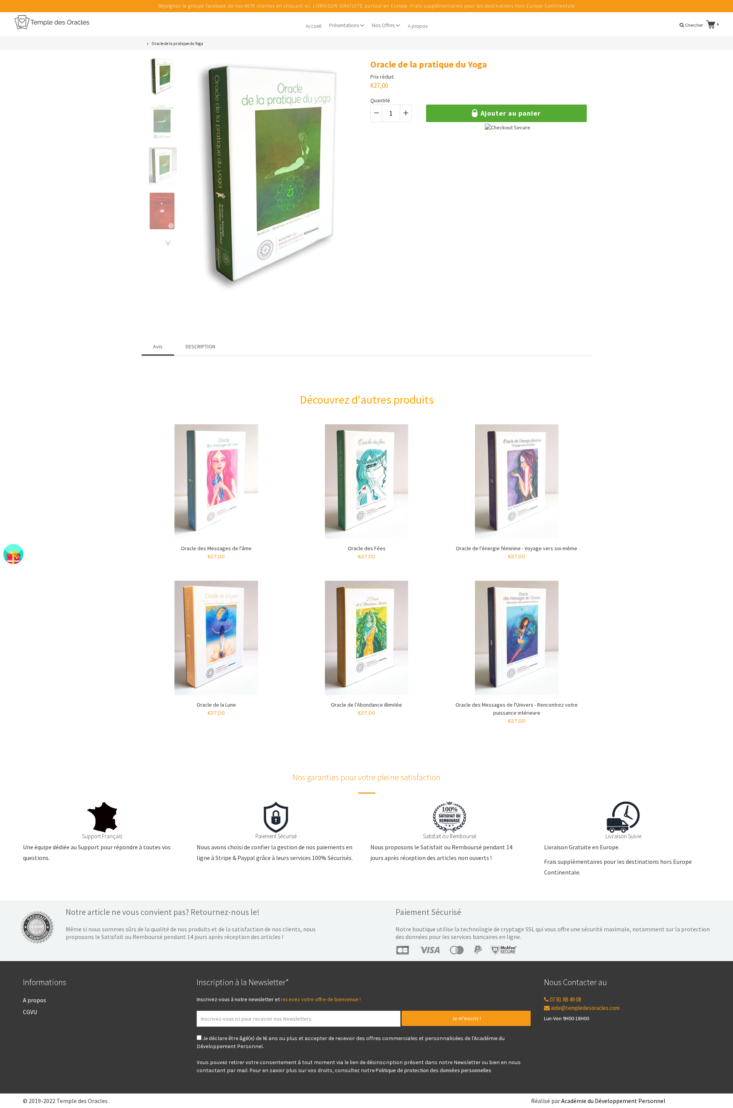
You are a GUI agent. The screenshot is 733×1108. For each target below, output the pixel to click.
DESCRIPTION (200, 346)
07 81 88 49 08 (565, 999)
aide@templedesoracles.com (585, 1007)
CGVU (30, 1012)
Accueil (313, 26)
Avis (158, 346)
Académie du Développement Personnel (613, 1101)
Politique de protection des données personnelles (433, 1070)
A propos (418, 26)
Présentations (344, 25)
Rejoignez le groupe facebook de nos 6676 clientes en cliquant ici (234, 6)
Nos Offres (384, 25)
